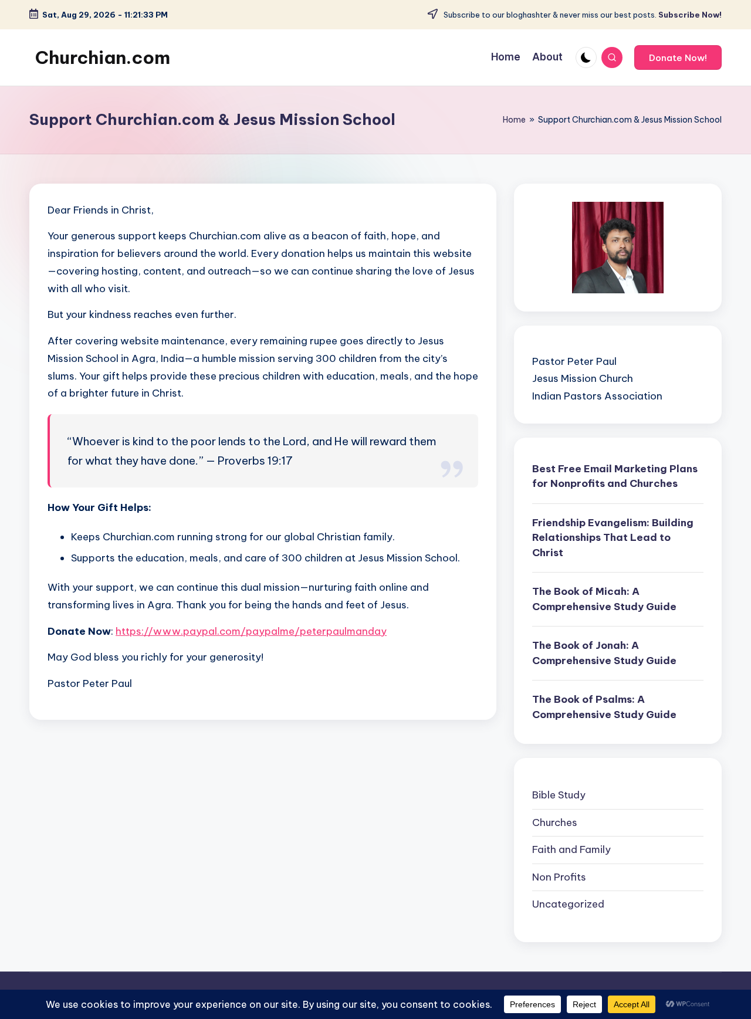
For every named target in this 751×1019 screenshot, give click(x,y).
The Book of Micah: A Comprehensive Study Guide (604, 599)
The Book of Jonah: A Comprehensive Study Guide (604, 653)
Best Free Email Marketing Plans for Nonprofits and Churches (615, 476)
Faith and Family (571, 849)
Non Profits (559, 877)
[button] (678, 57)
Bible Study (559, 794)
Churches (554, 822)
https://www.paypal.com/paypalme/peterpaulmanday (251, 631)
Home (514, 119)
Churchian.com (102, 57)
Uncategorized (568, 904)
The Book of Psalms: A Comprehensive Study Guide (604, 707)
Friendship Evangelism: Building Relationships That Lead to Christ (613, 537)
